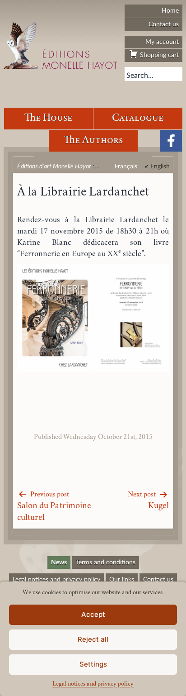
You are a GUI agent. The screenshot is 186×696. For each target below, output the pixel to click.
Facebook (171, 141)
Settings (93, 664)
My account (162, 41)
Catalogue (137, 118)
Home (170, 10)
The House (48, 118)
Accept (93, 614)
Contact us (164, 24)
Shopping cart (158, 55)
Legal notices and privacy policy (93, 684)
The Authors (93, 140)
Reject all (93, 639)
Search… (139, 75)
